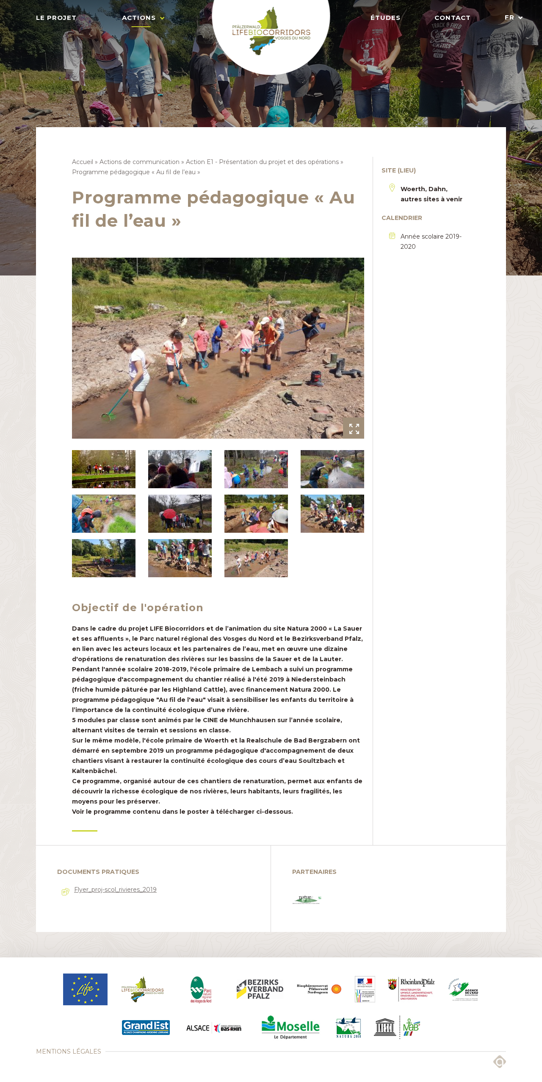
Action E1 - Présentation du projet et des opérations (262, 162)
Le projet (56, 18)
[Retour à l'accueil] (271, 37)
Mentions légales (68, 1051)
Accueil (82, 162)
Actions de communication (140, 162)
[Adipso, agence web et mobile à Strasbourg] (499, 1061)
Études (386, 18)
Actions (139, 18)
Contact (452, 18)
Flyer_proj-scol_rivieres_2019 (115, 889)
